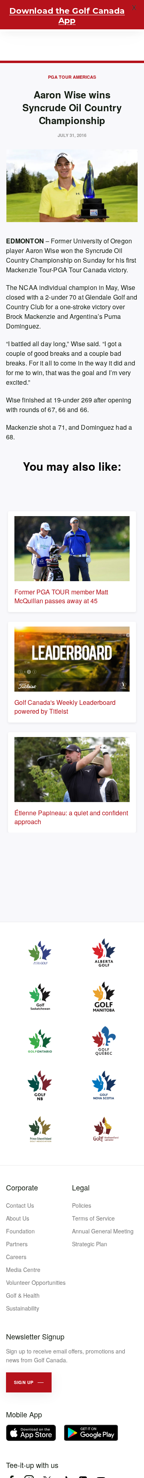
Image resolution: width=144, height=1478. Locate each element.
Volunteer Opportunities (36, 1282)
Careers (16, 1257)
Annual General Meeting (103, 1231)
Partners (17, 1244)
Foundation (20, 1231)
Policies (81, 1205)
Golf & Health (23, 1295)
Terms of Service (93, 1218)
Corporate (22, 1187)
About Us (17, 1218)
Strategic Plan (89, 1244)
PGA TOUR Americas (72, 77)
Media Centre (23, 1270)
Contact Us (20, 1205)
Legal (81, 1187)
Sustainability (22, 1308)
